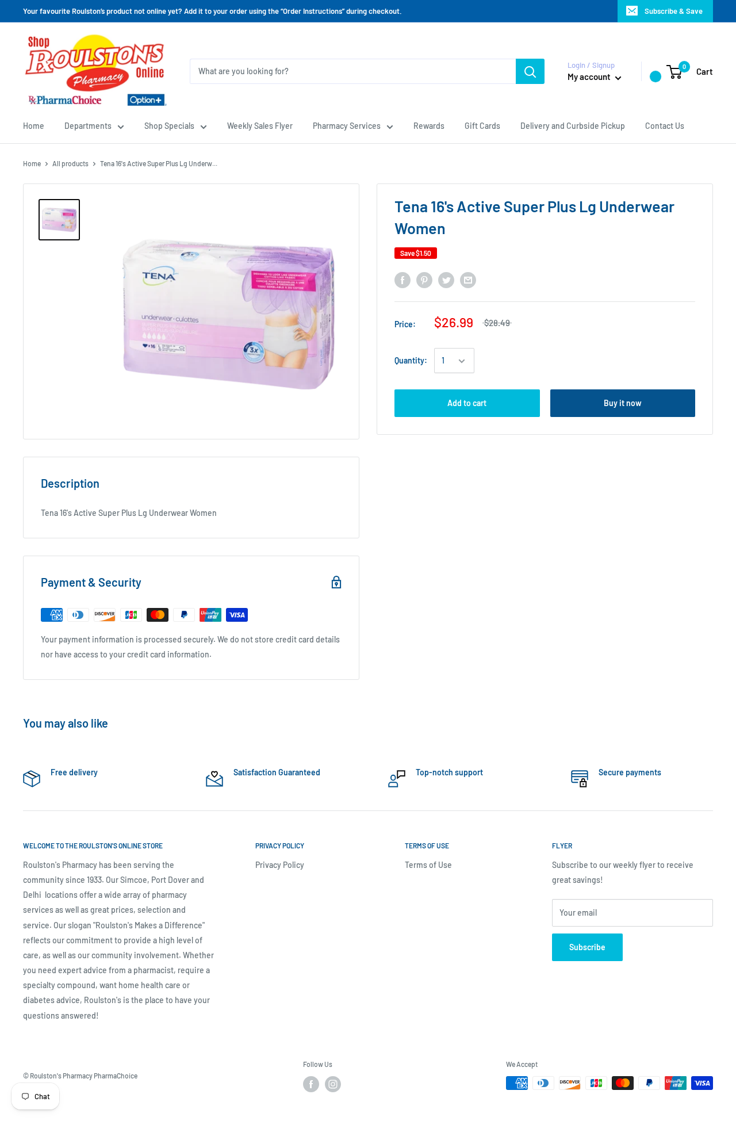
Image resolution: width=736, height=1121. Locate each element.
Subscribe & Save (674, 11)
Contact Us (664, 126)
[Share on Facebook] (402, 279)
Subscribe (587, 947)
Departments (88, 126)
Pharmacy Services (347, 126)
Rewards (428, 126)
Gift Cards (482, 126)
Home (33, 126)
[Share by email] (468, 279)
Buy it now (623, 403)
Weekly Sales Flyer (260, 126)
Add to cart (466, 403)
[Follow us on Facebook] (311, 1084)
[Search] (530, 71)
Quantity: (410, 361)
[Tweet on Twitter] (446, 279)
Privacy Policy (279, 865)
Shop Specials (169, 126)
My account (590, 76)
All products (70, 163)
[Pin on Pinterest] (424, 279)
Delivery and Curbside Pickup (572, 126)
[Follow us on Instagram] (333, 1084)
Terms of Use (428, 865)
